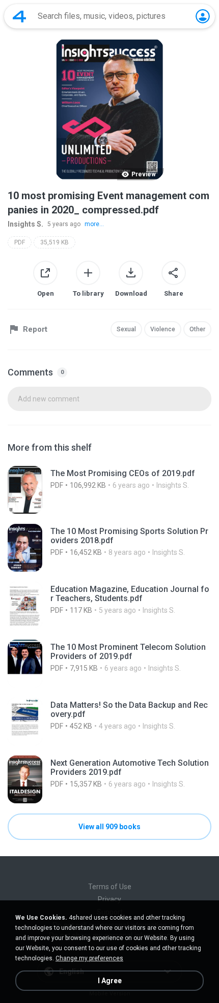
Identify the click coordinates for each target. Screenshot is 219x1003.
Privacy (109, 899)
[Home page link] (19, 16)
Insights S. (25, 224)
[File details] (109, 490)
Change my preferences (89, 958)
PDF (19, 242)
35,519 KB (54, 242)
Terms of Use (109, 887)
